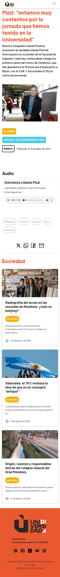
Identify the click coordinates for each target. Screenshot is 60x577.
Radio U (8, 148)
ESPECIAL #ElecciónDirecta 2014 (24, 139)
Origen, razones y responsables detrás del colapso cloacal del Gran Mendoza (28, 468)
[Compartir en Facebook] (34, 245)
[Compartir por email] (41, 245)
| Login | (40, 568)
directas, (24, 221)
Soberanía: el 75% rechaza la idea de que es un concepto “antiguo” (26, 387)
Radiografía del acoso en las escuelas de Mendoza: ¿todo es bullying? (28, 306)
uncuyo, (36, 221)
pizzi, (47, 221)
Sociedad (9, 131)
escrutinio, (10, 229)
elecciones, (10, 221)
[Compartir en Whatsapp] (26, 245)
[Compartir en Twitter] (18, 245)
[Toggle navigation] (54, 3)
